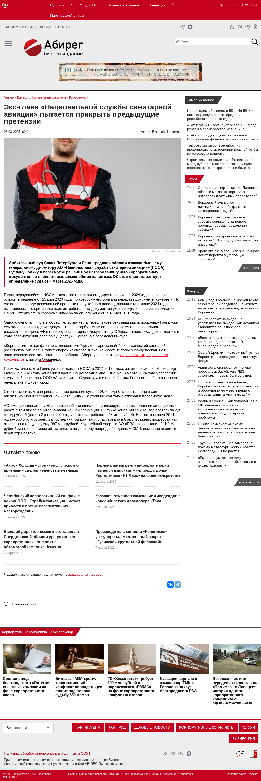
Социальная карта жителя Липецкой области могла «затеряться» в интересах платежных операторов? (228, 192)
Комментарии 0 (24, 604)
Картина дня (88, 727)
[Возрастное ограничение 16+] (5, 5)
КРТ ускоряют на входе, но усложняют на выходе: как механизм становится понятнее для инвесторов (228, 325)
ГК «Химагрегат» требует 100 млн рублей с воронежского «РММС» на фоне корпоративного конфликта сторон (131, 687)
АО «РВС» (127, 424)
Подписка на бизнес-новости (87, 773)
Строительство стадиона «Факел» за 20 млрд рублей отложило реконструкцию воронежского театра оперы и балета (220, 163)
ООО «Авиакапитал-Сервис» (68, 377)
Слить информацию (135, 773)
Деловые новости (152, 727)
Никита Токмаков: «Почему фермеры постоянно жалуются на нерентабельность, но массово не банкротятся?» (226, 430)
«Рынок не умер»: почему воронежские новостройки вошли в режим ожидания (227, 462)
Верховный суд (98, 396)
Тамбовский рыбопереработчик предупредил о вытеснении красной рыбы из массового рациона (222, 149)
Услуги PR (88, 5)
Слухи (192, 179)
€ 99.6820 (250, 5)
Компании (170, 773)
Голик (9, 294)
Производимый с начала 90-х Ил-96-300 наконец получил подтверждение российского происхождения (221, 114)
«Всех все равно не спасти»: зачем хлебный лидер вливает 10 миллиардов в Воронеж (227, 342)
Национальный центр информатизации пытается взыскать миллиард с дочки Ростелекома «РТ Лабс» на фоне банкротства (137, 470)
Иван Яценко (109, 373)
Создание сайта (236, 773)
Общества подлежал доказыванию (145, 331)
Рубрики (57, 5)
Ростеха (28, 433)
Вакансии (114, 773)
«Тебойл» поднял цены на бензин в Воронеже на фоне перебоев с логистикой (222, 137)
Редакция (158, 5)
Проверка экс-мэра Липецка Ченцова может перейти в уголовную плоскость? (229, 255)
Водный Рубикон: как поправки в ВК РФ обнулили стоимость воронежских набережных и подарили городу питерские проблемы (227, 409)
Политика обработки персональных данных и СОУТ (47, 753)
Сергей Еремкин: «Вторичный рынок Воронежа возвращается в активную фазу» (228, 356)
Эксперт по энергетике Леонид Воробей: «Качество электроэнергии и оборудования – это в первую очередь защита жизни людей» (228, 388)
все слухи (251, 268)
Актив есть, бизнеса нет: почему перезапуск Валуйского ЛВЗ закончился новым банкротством (225, 371)
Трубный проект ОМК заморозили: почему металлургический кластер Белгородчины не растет (227, 447)
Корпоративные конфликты (206, 727)
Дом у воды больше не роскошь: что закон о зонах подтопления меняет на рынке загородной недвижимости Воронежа (228, 306)
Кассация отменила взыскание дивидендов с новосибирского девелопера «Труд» (137, 498)
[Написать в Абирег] (190, 27)
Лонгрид (193, 291)
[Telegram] (178, 584)
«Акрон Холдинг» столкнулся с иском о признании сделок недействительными (41, 467)
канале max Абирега (85, 574)
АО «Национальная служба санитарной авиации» (47, 405)
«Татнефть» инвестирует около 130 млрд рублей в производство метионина (221, 127)
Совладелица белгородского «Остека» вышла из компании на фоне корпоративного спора (26, 687)
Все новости (17, 728)
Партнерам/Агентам (67, 15)
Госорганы (186, 773)
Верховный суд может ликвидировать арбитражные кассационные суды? (222, 206)
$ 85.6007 (228, 5)
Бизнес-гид (243, 739)
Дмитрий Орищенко (43, 359)
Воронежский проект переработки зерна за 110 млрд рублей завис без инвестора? (228, 240)
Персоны (156, 773)
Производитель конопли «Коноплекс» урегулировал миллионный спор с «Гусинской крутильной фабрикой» (131, 536)
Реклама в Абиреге (123, 5)
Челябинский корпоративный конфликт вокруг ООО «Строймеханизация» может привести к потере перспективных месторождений (42, 504)
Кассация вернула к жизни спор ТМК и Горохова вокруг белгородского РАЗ (178, 685)
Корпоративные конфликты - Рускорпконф (37, 632)
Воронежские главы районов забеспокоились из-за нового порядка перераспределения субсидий (222, 223)
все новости (249, 482)
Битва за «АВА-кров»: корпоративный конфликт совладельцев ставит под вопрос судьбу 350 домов (78, 687)
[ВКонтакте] (170, 584)
